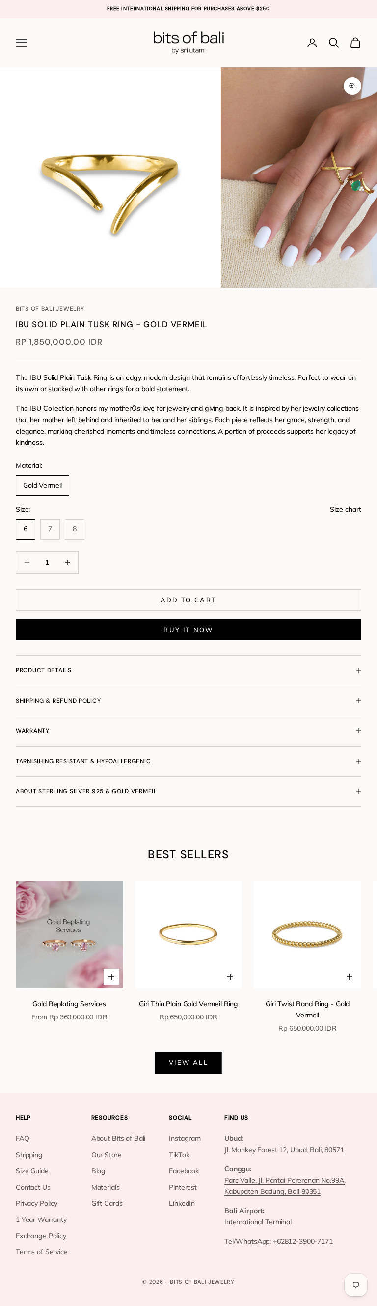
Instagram (185, 1138)
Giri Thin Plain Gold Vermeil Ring (188, 1003)
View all (188, 1062)
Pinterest (183, 1187)
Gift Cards (107, 1203)
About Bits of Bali (118, 1138)
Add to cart (189, 600)
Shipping (29, 1154)
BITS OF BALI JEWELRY (50, 309)
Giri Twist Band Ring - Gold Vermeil (308, 1009)
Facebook (184, 1170)
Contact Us (33, 1187)
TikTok (179, 1154)
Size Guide (32, 1170)
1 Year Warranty (41, 1219)
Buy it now (188, 630)
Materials (105, 1187)
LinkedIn (182, 1203)
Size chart (345, 509)
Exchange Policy (41, 1235)
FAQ (22, 1138)
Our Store (106, 1154)
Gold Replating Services (69, 1003)
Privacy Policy (36, 1203)
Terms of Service (42, 1252)
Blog (98, 1170)
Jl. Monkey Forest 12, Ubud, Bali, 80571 (284, 1149)
